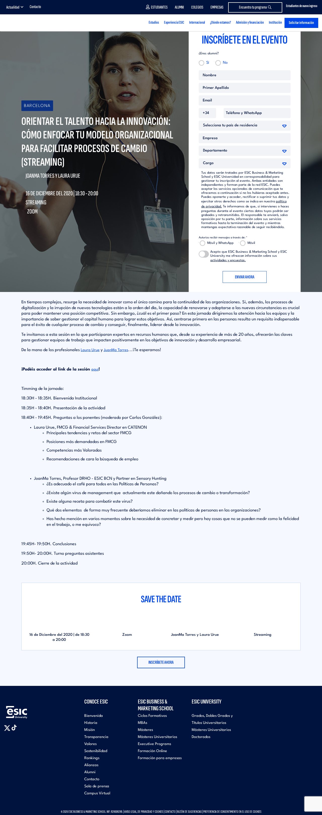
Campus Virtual (97, 793)
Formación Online (152, 751)
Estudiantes (159, 7)
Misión (89, 730)
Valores (90, 744)
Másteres (145, 730)
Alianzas (91, 765)
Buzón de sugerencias (189, 811)
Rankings (91, 758)
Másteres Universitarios (157, 737)
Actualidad (12, 7)
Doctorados (201, 737)
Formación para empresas (160, 758)
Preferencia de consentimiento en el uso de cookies (232, 811)
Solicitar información (301, 22)
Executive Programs (154, 744)
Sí (207, 63)
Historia (90, 723)
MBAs (142, 723)
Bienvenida (93, 716)
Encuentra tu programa (253, 7)
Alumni (179, 7)
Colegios (197, 7)
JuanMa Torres (116, 350)
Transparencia (96, 737)
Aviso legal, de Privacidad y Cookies (143, 811)
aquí (95, 370)
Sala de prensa (96, 786)
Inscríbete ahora (161, 662)
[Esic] (24, 709)
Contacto (35, 6)
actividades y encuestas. (228, 260)
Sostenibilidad (95, 751)
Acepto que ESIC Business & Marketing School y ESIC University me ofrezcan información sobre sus (248, 256)
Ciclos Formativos (152, 716)
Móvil (251, 243)
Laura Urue (90, 350)
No (225, 63)
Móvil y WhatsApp (220, 243)
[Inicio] (25, 23)
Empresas (217, 7)
